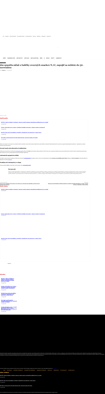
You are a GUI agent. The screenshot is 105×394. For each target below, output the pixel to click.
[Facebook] (74, 73)
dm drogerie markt (19, 151)
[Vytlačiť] (82, 73)
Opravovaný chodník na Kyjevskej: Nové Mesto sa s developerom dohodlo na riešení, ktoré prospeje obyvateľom (20, 184)
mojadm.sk (10, 159)
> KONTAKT (54, 368)
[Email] (78, 73)
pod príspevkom (27, 158)
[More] (86, 73)
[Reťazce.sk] (4, 171)
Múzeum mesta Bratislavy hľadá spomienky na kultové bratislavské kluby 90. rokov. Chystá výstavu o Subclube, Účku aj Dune (68, 184)
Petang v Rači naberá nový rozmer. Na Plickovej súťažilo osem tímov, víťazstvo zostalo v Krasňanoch (23, 127)
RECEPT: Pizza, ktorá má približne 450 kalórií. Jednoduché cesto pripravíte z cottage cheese (21, 132)
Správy (4, 62)
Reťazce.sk (4, 70)
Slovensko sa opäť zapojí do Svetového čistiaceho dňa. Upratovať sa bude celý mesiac (19, 137)
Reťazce (1, 62)
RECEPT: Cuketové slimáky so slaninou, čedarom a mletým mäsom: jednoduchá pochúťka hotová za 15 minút (24, 122)
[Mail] (2, 366)
